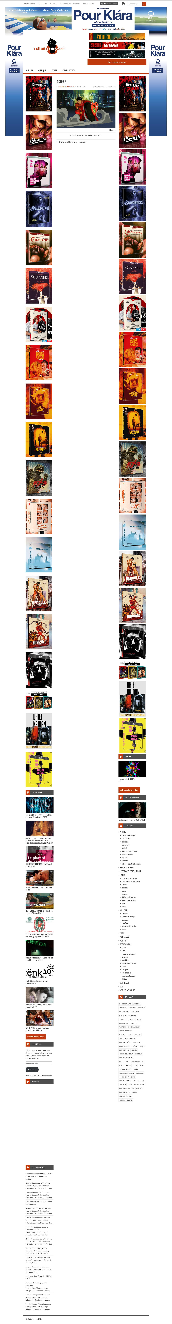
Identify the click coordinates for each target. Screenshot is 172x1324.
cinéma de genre (125, 1031)
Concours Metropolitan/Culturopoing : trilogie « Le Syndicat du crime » (38, 1288)
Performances (126, 972)
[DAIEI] (132, 716)
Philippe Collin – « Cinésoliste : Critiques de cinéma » (39, 1176)
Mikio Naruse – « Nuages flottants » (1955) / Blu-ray (39, 1005)
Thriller (122, 1084)
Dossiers (124, 884)
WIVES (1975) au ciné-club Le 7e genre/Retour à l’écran (37, 1029)
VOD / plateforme (127, 990)
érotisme (137, 1034)
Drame (134, 1092)
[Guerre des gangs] (132, 439)
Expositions (125, 960)
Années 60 (141, 1008)
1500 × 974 (111, 87)
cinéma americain (125, 1100)
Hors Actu (125, 923)
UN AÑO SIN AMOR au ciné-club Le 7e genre (39, 888)
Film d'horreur (125, 1065)
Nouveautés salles (127, 854)
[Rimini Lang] (132, 679)
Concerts (125, 913)
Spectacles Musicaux (128, 975)
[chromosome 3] (132, 257)
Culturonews (42, 4)
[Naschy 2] (132, 403)
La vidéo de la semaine (129, 926)
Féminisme (135, 1011)
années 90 (136, 1004)
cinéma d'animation (126, 1057)
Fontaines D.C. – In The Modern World (132, 819)
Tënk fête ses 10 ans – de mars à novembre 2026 (37, 982)
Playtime (123, 940)
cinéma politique (138, 1046)
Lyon (135, 1065)
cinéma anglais (134, 1027)
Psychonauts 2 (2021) (126, 778)
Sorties (124, 906)
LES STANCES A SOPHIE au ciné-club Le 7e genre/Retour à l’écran (39, 911)
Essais (124, 890)
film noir (122, 1015)
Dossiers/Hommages (128, 835)
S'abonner (32, 1069)
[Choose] (132, 147)
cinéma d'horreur (126, 1054)
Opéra (124, 966)
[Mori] (132, 659)
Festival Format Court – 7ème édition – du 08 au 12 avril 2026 (39, 958)
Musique (42, 70)
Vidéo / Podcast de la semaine (131, 863)
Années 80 (139, 1073)
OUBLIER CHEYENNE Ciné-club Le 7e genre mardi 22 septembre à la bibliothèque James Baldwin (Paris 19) (39, 840)
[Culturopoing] (49, 57)
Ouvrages (125, 969)
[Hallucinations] (132, 220)
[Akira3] (86, 127)
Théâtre (124, 979)
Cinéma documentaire (136, 1084)
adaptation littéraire (127, 1038)
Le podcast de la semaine (130, 871)
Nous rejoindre (110, 4)
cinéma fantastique (126, 1088)
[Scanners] (132, 293)
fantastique (123, 1061)
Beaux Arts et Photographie (131, 881)
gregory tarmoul (32, 1192)
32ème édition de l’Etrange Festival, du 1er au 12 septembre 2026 (39, 815)
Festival (124, 848)
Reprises (124, 857)
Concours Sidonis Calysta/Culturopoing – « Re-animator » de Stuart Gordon (39, 1185)
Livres (54, 70)
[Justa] (86, 18)
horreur (138, 1054)
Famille (133, 1023)
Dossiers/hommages (128, 916)
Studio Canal (124, 1011)
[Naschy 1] (132, 366)
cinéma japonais (125, 1081)
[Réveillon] (132, 111)
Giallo (141, 1065)
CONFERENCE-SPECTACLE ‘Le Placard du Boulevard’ (39, 865)
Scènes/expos (68, 70)
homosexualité (125, 1004)
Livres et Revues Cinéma (129, 851)
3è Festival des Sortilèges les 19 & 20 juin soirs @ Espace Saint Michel (39, 935)
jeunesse (122, 1019)
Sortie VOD (124, 982)
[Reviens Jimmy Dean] (132, 184)
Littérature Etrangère (129, 897)
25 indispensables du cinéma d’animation (86, 135)
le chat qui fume (125, 1034)
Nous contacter (88, 4)
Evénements (125, 844)
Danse (124, 950)
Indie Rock (132, 1015)
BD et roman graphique (129, 878)
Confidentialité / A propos (70, 4)
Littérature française (128, 900)
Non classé (124, 936)
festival (139, 1088)
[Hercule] (132, 622)
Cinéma (29, 70)
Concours (53, 4)
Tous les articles (29, 4)
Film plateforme (126, 867)
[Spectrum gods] (132, 549)
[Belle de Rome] (132, 330)
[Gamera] (132, 476)
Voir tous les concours (117, 62)
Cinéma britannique (126, 1073)
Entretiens (125, 841)
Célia (27, 1201)
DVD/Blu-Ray (126, 838)
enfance (132, 1008)
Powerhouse (124, 1050)
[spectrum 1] (132, 752)
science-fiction (125, 1069)
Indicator (136, 1042)
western (122, 1027)
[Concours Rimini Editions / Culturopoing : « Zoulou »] (117, 37)
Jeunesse (124, 894)
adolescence (124, 1046)
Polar (123, 903)
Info (123, 3)
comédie (122, 1077)
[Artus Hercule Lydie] (132, 586)
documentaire (139, 1081)
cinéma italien (124, 1092)
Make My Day (123, 1023)
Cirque (124, 947)
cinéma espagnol (137, 1061)
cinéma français (125, 1096)
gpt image (29, 1276)
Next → (112, 130)
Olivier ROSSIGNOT (66, 87)
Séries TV (125, 860)
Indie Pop (131, 1019)
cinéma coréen (124, 1042)
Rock (139, 1019)
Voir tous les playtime (129, 790)
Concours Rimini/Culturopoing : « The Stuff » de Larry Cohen (39, 1260)
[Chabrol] (132, 512)
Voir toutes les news (35, 1037)
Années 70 (131, 1077)
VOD (121, 986)
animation (123, 1008)
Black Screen (31, 1173)
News (122, 933)
